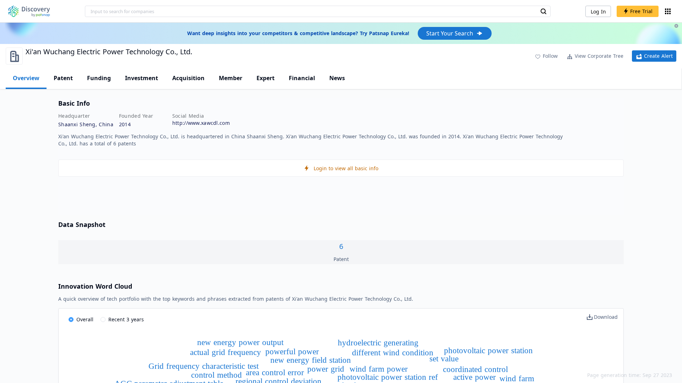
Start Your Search (449, 33)
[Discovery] (29, 11)
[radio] (81, 320)
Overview (26, 78)
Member (230, 78)
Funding (99, 78)
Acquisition (188, 78)
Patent (63, 78)
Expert (265, 78)
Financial (302, 78)
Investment (141, 78)
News (337, 78)
